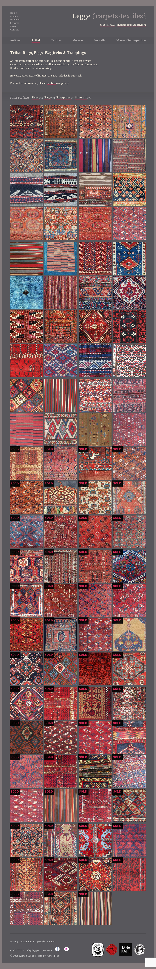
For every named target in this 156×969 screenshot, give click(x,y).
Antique (15, 40)
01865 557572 (107, 25)
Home (13, 13)
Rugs (35, 97)
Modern (78, 40)
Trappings (63, 97)
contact (51, 83)
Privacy (14, 941)
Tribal (36, 40)
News (13, 26)
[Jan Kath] (125, 949)
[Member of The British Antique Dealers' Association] (139, 949)
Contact (14, 29)
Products (15, 19)
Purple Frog (52, 956)
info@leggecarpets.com (131, 25)
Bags (47, 97)
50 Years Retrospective (131, 40)
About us (15, 16)
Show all (81, 97)
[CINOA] (98, 949)
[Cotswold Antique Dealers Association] (112, 949)
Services (14, 23)
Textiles (56, 40)
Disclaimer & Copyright (32, 941)
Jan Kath (99, 40)
